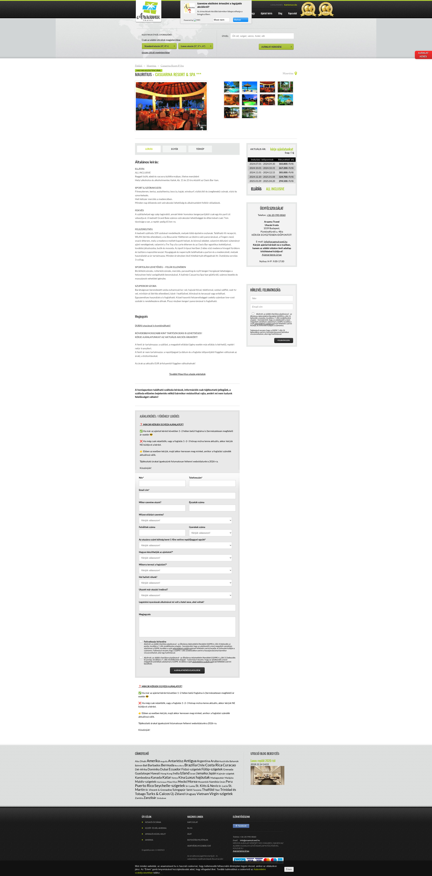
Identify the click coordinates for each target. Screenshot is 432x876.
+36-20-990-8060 (276, 215)
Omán (222, 782)
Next (202, 106)
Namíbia (214, 781)
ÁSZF (189, 834)
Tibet (217, 790)
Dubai (164, 769)
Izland (185, 773)
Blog (189, 828)
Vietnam (203, 794)
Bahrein (138, 765)
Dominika (154, 769)
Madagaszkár (217, 777)
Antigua (190, 760)
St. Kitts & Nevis (207, 786)
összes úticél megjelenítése (156, 52)
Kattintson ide (290, 5)
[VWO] (197, 20)
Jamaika (202, 773)
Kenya (175, 777)
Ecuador (175, 769)
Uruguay (190, 794)
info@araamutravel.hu (250, 840)
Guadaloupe (142, 773)
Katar (166, 777)
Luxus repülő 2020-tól (263, 760)
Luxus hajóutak (198, 777)
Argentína (203, 761)
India (176, 773)
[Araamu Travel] (148, 21)
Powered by (189, 20)
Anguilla (164, 761)
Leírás (149, 149)
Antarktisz (175, 761)
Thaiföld (208, 789)
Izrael (192, 773)
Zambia (139, 798)
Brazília (190, 765)
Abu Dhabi (140, 761)
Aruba (215, 761)
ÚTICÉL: (225, 36)
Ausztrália (224, 761)
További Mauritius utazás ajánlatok (187, 374)
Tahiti (189, 789)
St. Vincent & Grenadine (158, 789)
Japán (212, 773)
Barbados (154, 765)
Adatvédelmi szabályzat (199, 846)
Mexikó (182, 781)
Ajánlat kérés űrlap (272, 254)
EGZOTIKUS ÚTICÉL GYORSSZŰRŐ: (157, 35)
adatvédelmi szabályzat (182, 648)
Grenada (228, 769)
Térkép (200, 149)
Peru (229, 781)
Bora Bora (179, 765)
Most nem (219, 19)
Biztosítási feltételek (197, 840)
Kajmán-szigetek (225, 773)
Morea (192, 781)
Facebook (241, 826)
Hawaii (155, 773)
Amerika (153, 761)
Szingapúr (179, 789)
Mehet (237, 19)
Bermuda (167, 765)
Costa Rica (213, 765)
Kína (181, 777)
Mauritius (172, 781)
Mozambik (203, 781)
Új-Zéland (177, 794)
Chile (201, 765)
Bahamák (234, 761)
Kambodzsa (142, 777)
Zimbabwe (161, 798)
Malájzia (229, 777)
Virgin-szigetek (221, 793)
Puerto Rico (144, 785)
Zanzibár (149, 798)
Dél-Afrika (141, 769)
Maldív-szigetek (145, 781)
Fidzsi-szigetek (191, 769)
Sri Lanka (190, 786)
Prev (140, 106)
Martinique (162, 782)
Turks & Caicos (158, 793)
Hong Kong (166, 773)
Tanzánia (197, 790)
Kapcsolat (192, 822)
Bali (145, 765)
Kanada (156, 777)
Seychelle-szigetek (169, 785)
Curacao (229, 765)
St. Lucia (223, 785)
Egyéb (174, 149)
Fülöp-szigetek (212, 769)
